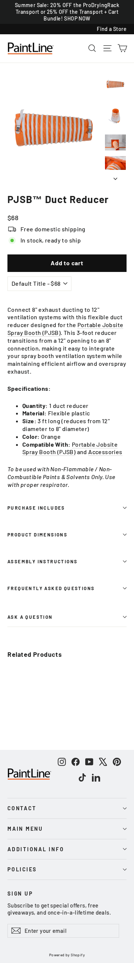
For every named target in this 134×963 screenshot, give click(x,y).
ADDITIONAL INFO (35, 849)
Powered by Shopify (67, 955)
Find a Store (112, 29)
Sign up (20, 893)
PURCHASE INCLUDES (36, 507)
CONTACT (21, 808)
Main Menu (25, 829)
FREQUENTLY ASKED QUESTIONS (51, 588)
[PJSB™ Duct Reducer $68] (27, 682)
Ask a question (30, 617)
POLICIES (22, 869)
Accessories (105, 451)
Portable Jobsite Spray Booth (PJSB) (70, 448)
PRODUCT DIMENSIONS (37, 534)
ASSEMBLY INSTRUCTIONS (42, 561)
